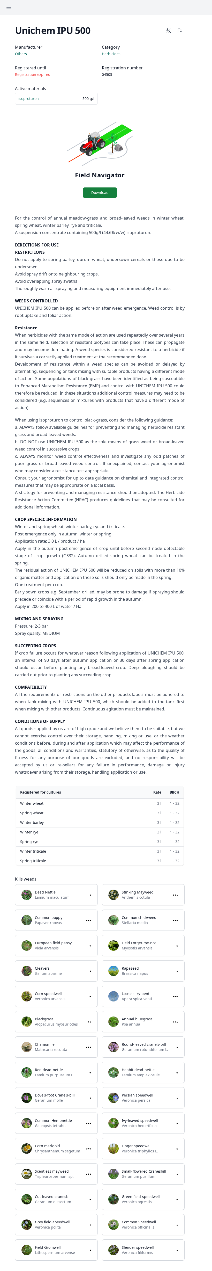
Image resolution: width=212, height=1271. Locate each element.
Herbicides (111, 53)
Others (21, 53)
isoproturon (28, 98)
